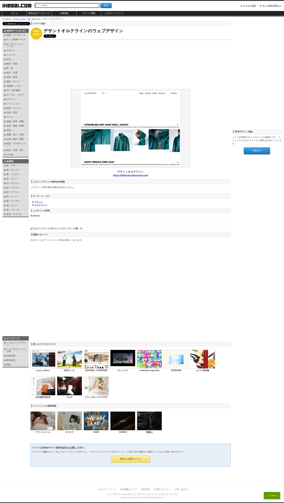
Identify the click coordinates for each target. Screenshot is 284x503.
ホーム (14, 13)
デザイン (11, 99)
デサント (39, 201)
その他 (10, 154)
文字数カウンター (162, 489)
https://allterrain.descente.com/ (130, 175)
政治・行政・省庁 (15, 150)
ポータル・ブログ (15, 95)
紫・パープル (13, 201)
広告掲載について (128, 489)
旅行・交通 (12, 72)
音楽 (9, 130)
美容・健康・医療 (15, 126)
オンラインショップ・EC (15, 45)
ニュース (11, 55)
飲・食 (10, 68)
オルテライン (41, 205)
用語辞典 (145, 489)
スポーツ (11, 50)
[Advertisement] (129, 64)
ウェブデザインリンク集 (16, 350)
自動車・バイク (14, 86)
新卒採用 (11, 360)
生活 (9, 59)
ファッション (13, 103)
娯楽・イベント (14, 108)
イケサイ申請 (249, 5)
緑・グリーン (13, 192)
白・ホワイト (13, 183)
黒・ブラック (13, 210)
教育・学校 (12, 64)
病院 (9, 364)
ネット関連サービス (16, 39)
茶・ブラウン (13, 187)
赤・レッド (12, 196)
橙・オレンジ (13, 170)
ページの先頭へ (272, 495)
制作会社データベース (39, 13)
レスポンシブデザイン (16, 343)
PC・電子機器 (13, 90)
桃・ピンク (12, 205)
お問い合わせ (181, 489)
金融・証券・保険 (15, 121)
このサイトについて (113, 13)
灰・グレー (12, 179)
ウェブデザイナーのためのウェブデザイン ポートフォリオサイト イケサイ (142, 494)
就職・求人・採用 (15, 134)
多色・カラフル (14, 214)
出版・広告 (12, 112)
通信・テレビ (13, 81)
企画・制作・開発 (15, 139)
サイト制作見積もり (272, 5)
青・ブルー (12, 165)
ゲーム (10, 117)
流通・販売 (12, 77)
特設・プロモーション (16, 144)
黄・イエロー (13, 174)
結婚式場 (11, 356)
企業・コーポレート (16, 35)
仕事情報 (64, 13)
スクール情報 (89, 13)
